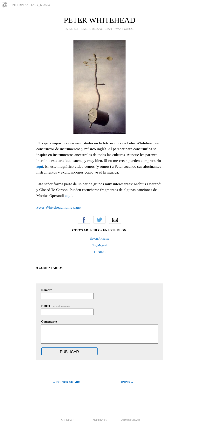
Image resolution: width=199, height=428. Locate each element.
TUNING (99, 251)
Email (115, 220)
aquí (39, 166)
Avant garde (124, 28)
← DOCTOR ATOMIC (66, 382)
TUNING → (126, 382)
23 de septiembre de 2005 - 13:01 (88, 28)
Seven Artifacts (99, 238)
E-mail (55, 305)
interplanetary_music (31, 4)
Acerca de (68, 420)
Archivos (99, 420)
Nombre (46, 290)
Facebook (84, 220)
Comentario (49, 321)
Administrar (130, 420)
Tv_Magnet (99, 245)
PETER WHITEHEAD (99, 20)
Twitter (99, 220)
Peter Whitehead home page (58, 207)
